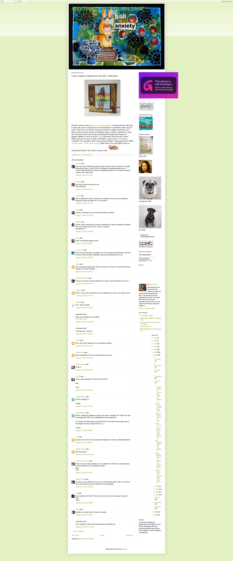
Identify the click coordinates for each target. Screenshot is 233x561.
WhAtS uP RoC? (146, 326)
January (158, 506)
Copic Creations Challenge (101, 125)
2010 (155, 355)
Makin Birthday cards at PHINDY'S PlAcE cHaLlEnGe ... (158, 460)
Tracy (77, 238)
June (157, 489)
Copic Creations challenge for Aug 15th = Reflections (158, 430)
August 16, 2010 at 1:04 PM (84, 334)
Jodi (77, 493)
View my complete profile (146, 308)
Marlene (78, 302)
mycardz (78, 163)
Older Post (129, 535)
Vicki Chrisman (80, 364)
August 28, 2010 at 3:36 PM (84, 515)
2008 (155, 515)
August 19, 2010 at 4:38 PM (84, 503)
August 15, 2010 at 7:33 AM (84, 175)
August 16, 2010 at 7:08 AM (84, 283)
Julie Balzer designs (147, 315)
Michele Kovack (80, 449)
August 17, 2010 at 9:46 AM (84, 390)
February (158, 502)
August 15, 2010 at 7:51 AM (84, 189)
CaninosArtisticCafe (82, 278)
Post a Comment (79, 531)
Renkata (78, 181)
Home (102, 535)
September (158, 376)
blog (119, 139)
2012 (155, 349)
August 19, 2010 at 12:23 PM (84, 486)
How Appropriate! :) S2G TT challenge (158, 445)
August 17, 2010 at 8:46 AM (84, 370)
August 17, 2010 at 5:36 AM (84, 358)
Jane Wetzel (153, 284)
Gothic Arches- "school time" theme (158, 407)
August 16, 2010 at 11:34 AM (84, 322)
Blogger (124, 549)
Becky (77, 210)
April (157, 494)
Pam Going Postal (81, 319)
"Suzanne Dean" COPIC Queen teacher (85, 143)
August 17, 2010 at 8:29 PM (84, 442)
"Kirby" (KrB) (80, 479)
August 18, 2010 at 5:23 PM (84, 472)
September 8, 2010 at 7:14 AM (85, 527)
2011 (155, 352)
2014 (155, 343)
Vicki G (78, 376)
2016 (155, 341)
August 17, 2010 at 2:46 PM (84, 406)
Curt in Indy (79, 250)
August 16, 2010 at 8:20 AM (84, 307)
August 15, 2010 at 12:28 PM (84, 215)
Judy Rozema (80, 352)
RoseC (78, 509)
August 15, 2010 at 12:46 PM (84, 231)
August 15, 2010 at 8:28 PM (84, 243)
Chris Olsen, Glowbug (82, 461)
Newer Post (75, 535)
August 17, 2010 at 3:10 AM (84, 346)
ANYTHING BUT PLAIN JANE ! (109, 9)
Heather (78, 222)
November (158, 365)
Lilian (77, 264)
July (157, 486)
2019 (155, 338)
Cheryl (78, 340)
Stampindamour (81, 396)
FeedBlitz (149, 260)
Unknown (79, 290)
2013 (155, 346)
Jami (77, 437)
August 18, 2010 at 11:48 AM (84, 454)
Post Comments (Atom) (87, 539)
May (157, 492)
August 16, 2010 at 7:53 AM (84, 295)
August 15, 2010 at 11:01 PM (84, 271)
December (158, 359)
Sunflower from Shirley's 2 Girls (158, 417)
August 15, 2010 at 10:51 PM (84, 257)
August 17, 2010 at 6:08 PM (84, 430)
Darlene (78, 195)
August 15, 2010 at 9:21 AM (84, 203)
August (158, 381)
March (158, 497)
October (158, 370)
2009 (155, 512)
